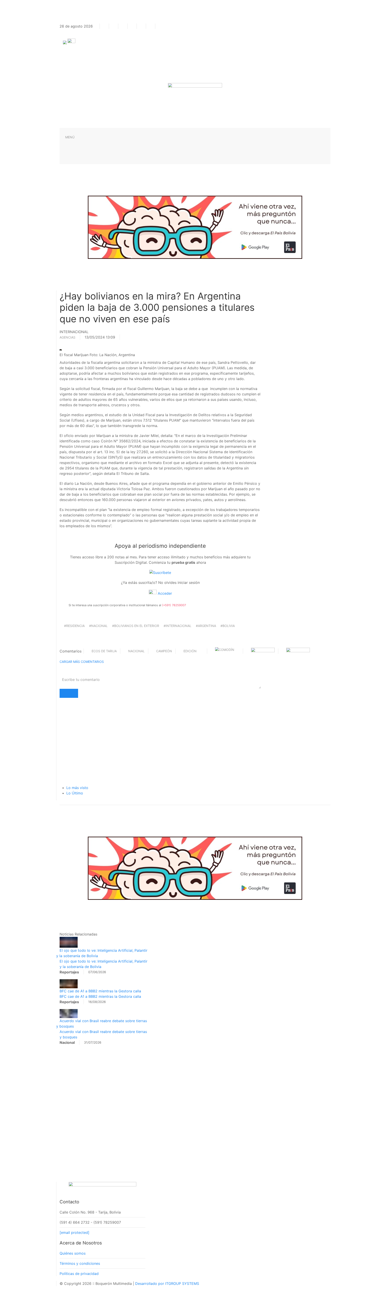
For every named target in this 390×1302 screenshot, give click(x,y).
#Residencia (74, 626)
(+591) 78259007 (174, 605)
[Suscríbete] (160, 572)
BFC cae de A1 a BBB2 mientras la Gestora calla (100, 991)
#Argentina (206, 626)
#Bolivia (228, 626)
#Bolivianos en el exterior (135, 626)
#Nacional (98, 626)
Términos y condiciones (80, 1263)
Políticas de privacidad (79, 1273)
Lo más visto (77, 787)
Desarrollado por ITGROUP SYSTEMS (167, 1283)
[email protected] (74, 1232)
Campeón (164, 651)
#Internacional (177, 626)
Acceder (164, 593)
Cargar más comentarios (82, 662)
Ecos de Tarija (104, 651)
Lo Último (74, 793)
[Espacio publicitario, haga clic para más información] (195, 227)
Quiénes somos (73, 1253)
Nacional (136, 651)
